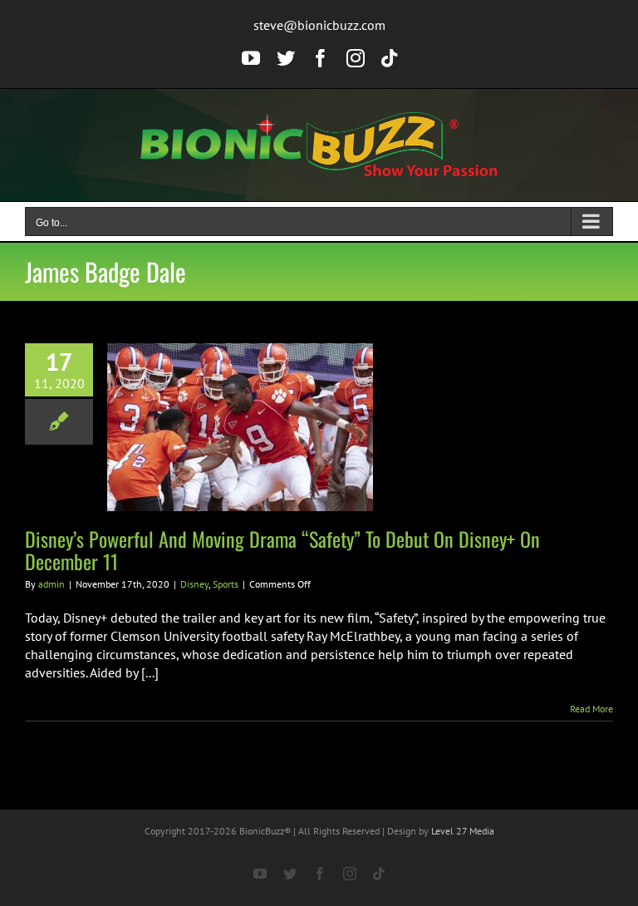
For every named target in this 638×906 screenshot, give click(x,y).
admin (51, 584)
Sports (225, 584)
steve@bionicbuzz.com (319, 25)
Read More (591, 708)
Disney (194, 584)
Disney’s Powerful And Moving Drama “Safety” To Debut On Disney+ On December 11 (282, 550)
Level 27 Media (462, 831)
